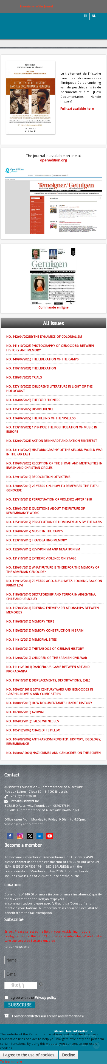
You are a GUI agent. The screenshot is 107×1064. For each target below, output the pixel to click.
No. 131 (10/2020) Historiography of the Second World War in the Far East (54, 452)
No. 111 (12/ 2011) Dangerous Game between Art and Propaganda (48, 669)
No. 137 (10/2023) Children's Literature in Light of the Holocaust (49, 388)
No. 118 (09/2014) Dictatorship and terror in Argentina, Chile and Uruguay (51, 596)
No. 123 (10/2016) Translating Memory (36, 540)
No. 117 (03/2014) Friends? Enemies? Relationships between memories (52, 610)
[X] (30, 835)
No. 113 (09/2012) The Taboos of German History (45, 648)
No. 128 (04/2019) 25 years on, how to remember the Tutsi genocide (52, 488)
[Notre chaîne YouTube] (50, 835)
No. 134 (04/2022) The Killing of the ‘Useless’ (41, 418)
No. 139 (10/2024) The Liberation (31, 368)
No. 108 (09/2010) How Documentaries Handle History (49, 703)
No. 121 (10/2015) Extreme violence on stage (41, 558)
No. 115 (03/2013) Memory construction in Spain (44, 630)
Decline (68, 1054)
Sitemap (59, 1031)
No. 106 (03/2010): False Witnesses (32, 721)
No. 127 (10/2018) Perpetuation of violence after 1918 (49, 499)
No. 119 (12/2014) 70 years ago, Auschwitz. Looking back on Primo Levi (54, 583)
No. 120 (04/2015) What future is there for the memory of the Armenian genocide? (52, 569)
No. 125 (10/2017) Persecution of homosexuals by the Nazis (54, 522)
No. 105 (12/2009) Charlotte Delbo (33, 730)
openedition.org (53, 160)
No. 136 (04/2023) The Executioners (33, 400)
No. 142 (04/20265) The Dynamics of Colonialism (44, 336)
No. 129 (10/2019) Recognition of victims (38, 477)
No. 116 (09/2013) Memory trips (30, 621)
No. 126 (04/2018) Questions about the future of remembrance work (45, 510)
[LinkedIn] (40, 835)
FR (85, 16)
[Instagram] (20, 835)
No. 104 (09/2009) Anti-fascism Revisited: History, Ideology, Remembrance (53, 741)
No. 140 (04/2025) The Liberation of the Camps (42, 359)
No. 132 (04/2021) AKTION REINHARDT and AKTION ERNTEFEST (51, 440)
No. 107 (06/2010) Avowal (25, 712)
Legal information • (79, 1031)
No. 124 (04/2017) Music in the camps (34, 531)
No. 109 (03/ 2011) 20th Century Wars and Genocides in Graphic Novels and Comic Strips (49, 691)
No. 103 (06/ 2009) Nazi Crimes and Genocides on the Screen (53, 753)
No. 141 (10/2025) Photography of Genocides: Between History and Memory (50, 347)
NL (93, 16)
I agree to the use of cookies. (29, 1054)
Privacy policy (45, 997)
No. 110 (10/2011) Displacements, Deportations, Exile (48, 680)
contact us (22, 862)
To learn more (11, 1061)
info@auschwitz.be (25, 801)
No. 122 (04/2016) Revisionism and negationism (43, 549)
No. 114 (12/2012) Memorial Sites (31, 639)
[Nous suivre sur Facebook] (10, 835)
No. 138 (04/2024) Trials (24, 377)
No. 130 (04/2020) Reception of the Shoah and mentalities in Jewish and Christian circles (54, 465)
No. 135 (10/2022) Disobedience (30, 409)
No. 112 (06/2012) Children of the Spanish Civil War (46, 658)
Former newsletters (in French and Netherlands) (46, 1016)
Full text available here (77, 108)
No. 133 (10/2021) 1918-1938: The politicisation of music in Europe (51, 429)
